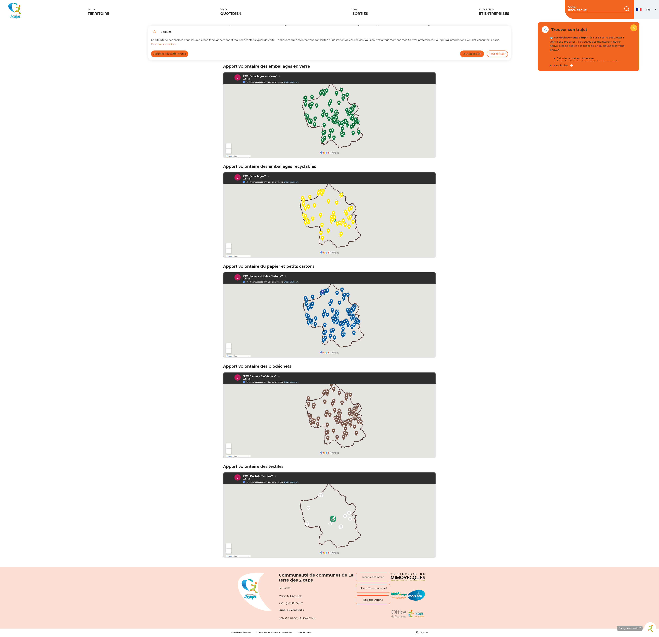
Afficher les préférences (169, 53)
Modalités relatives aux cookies (274, 632)
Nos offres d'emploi (373, 588)
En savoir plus (559, 65)
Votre (230, 12)
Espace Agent (373, 599)
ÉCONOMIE (494, 12)
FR (652, 10)
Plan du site (304, 632)
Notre (98, 12)
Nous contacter (373, 577)
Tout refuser (497, 53)
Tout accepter (472, 53)
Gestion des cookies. (164, 44)
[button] (650, 628)
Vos (360, 12)
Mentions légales (241, 632)
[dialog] (329, 43)
